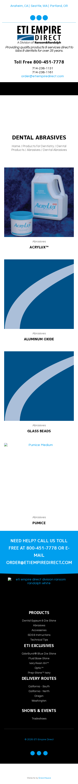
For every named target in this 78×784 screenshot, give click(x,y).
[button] (39, 87)
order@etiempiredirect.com (42, 76)
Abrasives (33, 149)
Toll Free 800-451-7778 (39, 62)
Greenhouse (44, 778)
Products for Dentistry (38, 146)
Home (16, 146)
